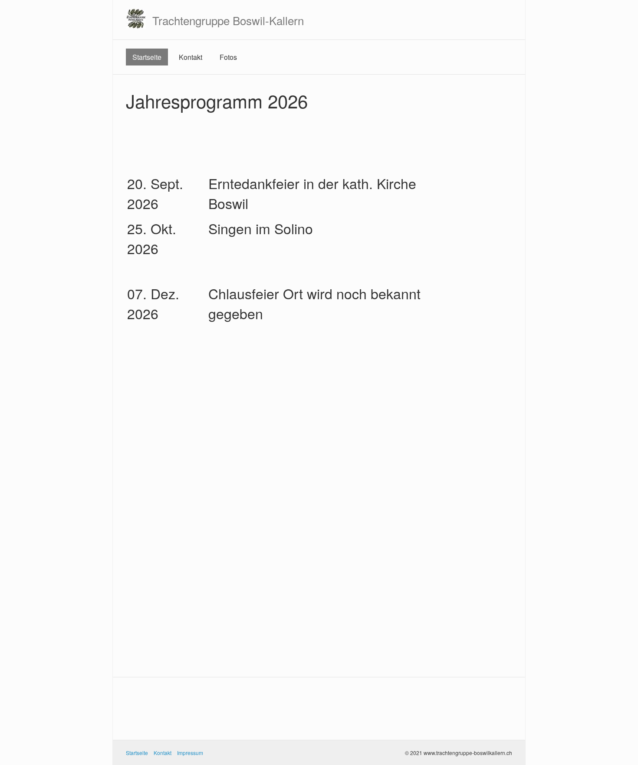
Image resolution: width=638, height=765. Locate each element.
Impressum (190, 752)
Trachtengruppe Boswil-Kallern (228, 20)
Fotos (228, 57)
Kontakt (190, 57)
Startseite (146, 57)
